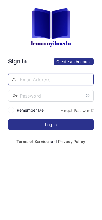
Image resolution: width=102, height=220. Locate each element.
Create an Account (73, 61)
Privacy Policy (71, 141)
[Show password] (88, 95)
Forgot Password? (77, 110)
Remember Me (30, 110)
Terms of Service (32, 141)
